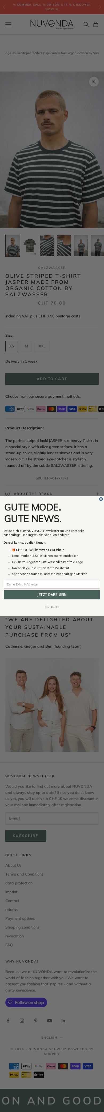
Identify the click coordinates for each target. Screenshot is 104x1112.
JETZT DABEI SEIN (51, 594)
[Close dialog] (101, 499)
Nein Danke (52, 606)
